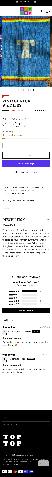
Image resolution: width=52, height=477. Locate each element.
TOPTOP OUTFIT (24, 459)
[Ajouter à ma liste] (6, 180)
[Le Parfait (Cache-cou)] (4, 124)
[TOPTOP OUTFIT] (26, 11)
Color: (14, 119)
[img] (8, 327)
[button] (14, 291)
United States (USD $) (24, 455)
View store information (15, 193)
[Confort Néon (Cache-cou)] (11, 124)
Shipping (6, 200)
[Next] (48, 3)
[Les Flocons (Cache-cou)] (23, 124)
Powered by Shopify (10, 464)
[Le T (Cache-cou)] (17, 124)
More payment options (26, 172)
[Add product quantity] (13, 145)
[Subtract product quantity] (5, 145)
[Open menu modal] (4, 11)
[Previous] (4, 3)
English (5, 455)
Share (9, 208)
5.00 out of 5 (33, 282)
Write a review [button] (26, 310)
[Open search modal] (42, 11)
